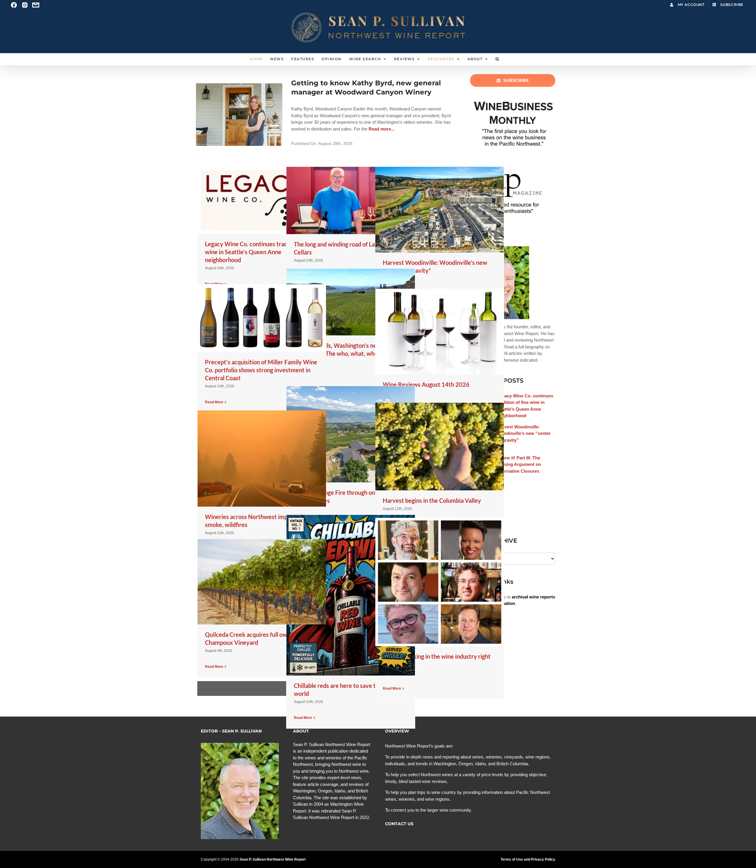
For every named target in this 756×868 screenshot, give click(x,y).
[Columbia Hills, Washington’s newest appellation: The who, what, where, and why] (350, 302)
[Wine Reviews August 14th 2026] (439, 331)
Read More (214, 402)
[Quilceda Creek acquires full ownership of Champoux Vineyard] (262, 581)
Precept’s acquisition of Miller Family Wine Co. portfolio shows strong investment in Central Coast (261, 369)
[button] (497, 59)
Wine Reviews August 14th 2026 (426, 384)
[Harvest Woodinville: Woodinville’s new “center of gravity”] (439, 209)
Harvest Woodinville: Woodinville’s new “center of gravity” (524, 433)
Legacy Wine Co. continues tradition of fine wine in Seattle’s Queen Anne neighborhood (261, 251)
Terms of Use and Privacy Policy (528, 859)
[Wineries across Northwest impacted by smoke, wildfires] (262, 458)
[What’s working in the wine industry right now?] (439, 582)
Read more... (381, 128)
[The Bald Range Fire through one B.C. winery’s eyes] (350, 434)
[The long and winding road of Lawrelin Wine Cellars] (350, 200)
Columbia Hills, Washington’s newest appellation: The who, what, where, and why (344, 353)
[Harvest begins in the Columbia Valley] (439, 446)
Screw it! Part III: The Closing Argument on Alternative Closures (519, 464)
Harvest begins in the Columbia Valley (432, 500)
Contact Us (399, 823)
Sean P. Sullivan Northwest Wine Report (272, 859)
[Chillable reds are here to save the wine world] (350, 595)
